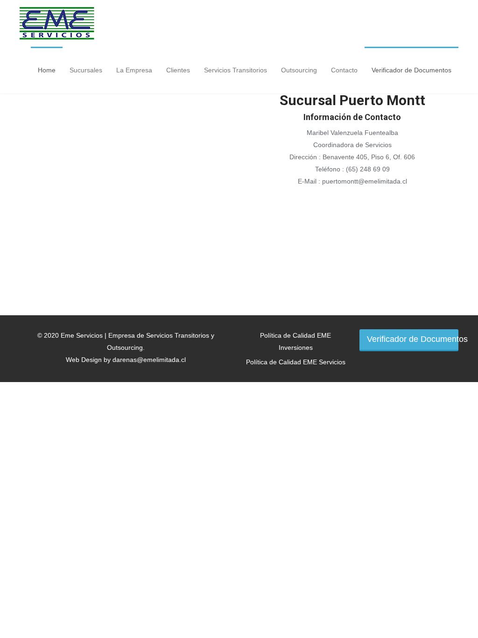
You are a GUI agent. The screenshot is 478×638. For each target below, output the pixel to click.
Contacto (344, 70)
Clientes (178, 70)
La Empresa (134, 70)
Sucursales (86, 70)
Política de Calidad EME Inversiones (295, 341)
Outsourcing (299, 70)
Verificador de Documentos (411, 70)
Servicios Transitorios (235, 70)
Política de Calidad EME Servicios (295, 362)
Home (47, 70)
